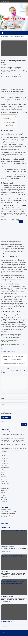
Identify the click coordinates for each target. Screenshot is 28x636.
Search (2, 421)
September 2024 (5, 488)
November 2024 (5, 485)
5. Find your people (7, 123)
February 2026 (4, 458)
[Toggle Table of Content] (14, 116)
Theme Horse (22, 632)
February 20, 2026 (4, 626)
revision (8, 351)
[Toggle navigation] (2, 33)
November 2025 (4, 463)
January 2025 (4, 481)
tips (14, 351)
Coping (4, 351)
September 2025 (5, 467)
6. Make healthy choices (8, 125)
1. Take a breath (6, 118)
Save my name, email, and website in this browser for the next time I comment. (13, 412)
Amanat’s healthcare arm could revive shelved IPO (13, 444)
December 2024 (4, 483)
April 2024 (3, 497)
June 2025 (3, 472)
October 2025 (4, 465)
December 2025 (4, 462)
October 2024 (4, 487)
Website (3, 404)
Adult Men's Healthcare (6, 509)
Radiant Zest (11, 632)
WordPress (18, 634)
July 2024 (3, 492)
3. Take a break (6, 121)
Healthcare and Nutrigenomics (8, 511)
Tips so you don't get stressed (8, 58)
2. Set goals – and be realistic (9, 119)
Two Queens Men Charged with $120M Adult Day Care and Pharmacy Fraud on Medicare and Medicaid (14, 574)
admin (8, 64)
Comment (4, 375)
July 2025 (3, 470)
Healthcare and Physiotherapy (8, 513)
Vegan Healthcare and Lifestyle (8, 516)
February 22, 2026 (4, 551)
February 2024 (4, 501)
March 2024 (4, 499)
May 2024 (3, 495)
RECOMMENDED (6, 528)
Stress (11, 351)
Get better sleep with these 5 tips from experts (14, 363)
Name (3, 392)
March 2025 (4, 478)
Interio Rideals (4, 523)
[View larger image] (21, 221)
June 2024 (3, 494)
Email (2, 398)
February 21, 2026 (4, 576)
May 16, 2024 (3, 64)
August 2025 (4, 469)
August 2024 (4, 490)
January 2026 (4, 460)
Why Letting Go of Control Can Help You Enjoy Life (13, 431)
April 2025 (3, 476)
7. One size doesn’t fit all (8, 126)
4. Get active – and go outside (9, 122)
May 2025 (3, 474)
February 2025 (4, 479)
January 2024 (4, 503)
